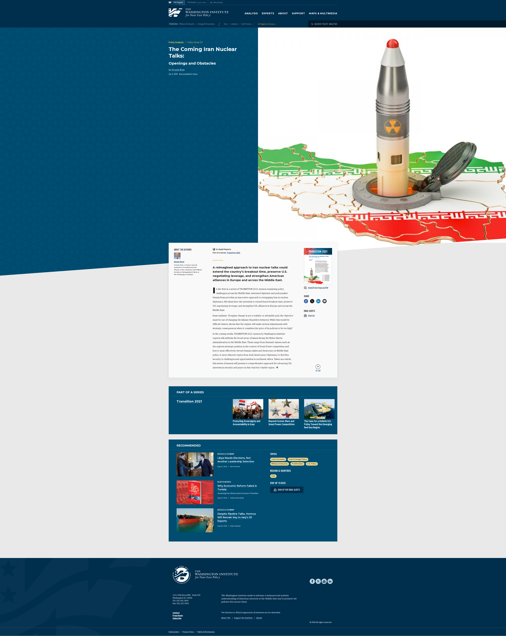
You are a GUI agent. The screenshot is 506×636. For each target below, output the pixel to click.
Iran (226, 24)
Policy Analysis (176, 42)
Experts (268, 13)
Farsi (195, 74)
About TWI (226, 618)
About (283, 13)
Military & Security (187, 24)
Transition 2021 (233, 253)
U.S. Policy (311, 464)
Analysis (251, 13)
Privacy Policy (188, 632)
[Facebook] (306, 301)
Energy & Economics (206, 24)
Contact (176, 613)
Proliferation (297, 464)
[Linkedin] (318, 301)
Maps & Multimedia (323, 13)
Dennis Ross (178, 70)
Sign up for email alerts (288, 489)
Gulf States (247, 24)
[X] (312, 301)
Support (298, 13)
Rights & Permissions (206, 632)
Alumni (259, 618)
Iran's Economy (278, 459)
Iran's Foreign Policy (298, 459)
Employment (174, 632)
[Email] (324, 301)
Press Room (178, 615)
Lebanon (234, 24)
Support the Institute (243, 618)
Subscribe (177, 618)
